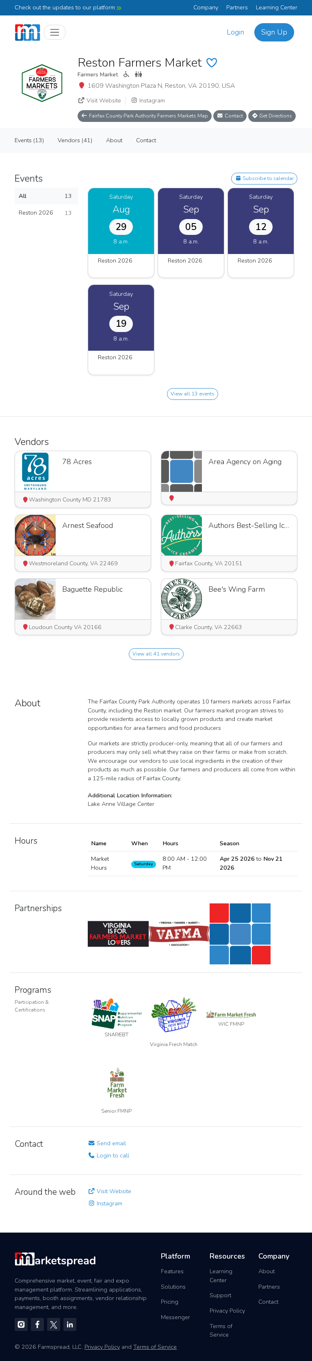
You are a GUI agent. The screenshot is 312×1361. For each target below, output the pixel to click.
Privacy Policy (227, 1311)
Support (220, 1295)
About (266, 1271)
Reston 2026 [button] (45, 212)
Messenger (175, 1317)
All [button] (45, 196)
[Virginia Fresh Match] (173, 1013)
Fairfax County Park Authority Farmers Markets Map (148, 115)
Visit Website (103, 100)
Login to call (112, 1155)
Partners (237, 7)
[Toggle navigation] (54, 32)
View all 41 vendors (156, 653)
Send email (110, 1143)
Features (172, 1271)
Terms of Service (221, 1330)
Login (235, 32)
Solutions (173, 1287)
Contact (233, 115)
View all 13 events (192, 393)
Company (205, 7)
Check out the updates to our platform (66, 7)
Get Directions (275, 115)
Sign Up (274, 32)
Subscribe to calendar (267, 178)
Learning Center (276, 7)
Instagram (151, 100)
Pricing (169, 1302)
